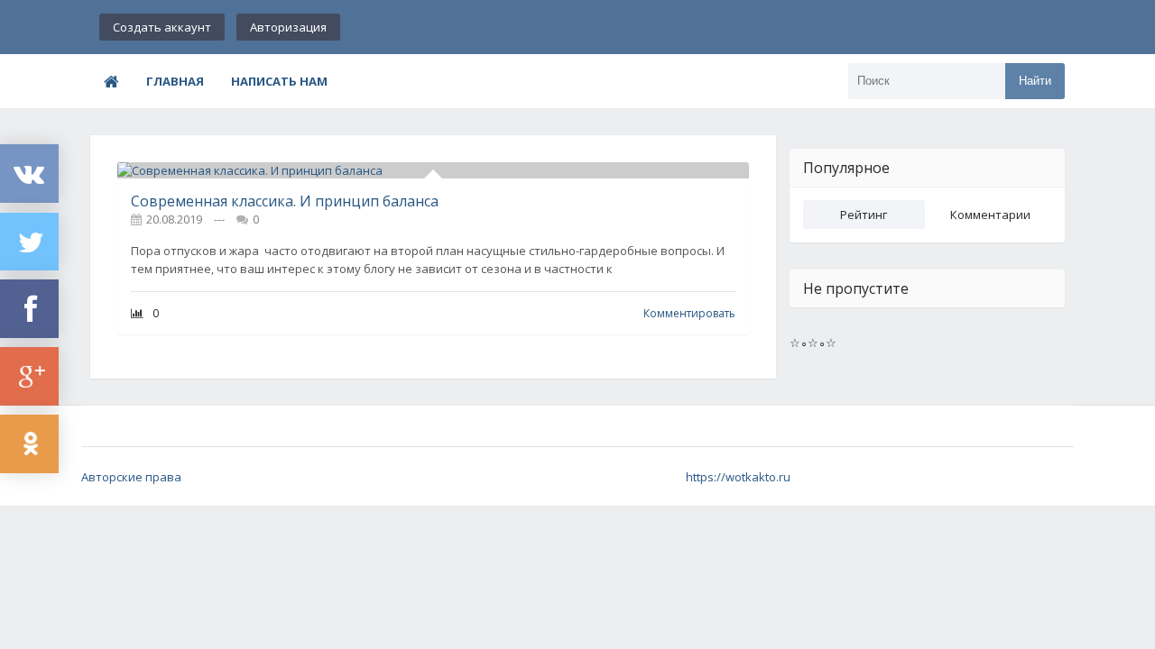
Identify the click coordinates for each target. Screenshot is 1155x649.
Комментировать (689, 313)
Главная (175, 81)
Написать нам (279, 81)
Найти (1035, 80)
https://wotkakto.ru (738, 477)
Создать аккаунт (162, 27)
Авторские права (131, 477)
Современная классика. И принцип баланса (285, 201)
